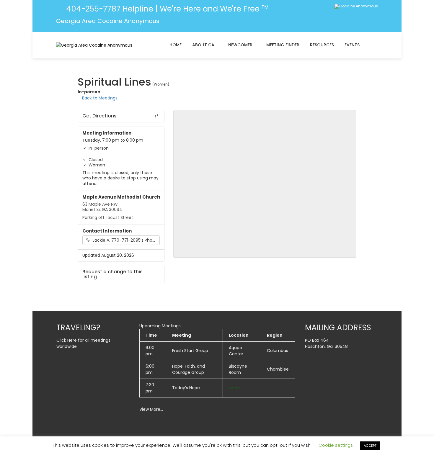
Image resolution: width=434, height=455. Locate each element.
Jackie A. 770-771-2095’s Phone (124, 240)
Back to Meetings (99, 98)
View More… (151, 409)
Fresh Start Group (190, 350)
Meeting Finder (282, 45)
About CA (203, 45)
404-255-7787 (92, 9)
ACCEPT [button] (370, 445)
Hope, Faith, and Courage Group (188, 369)
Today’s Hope (186, 388)
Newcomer (240, 45)
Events (352, 45)
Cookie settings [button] (336, 445)
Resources (322, 45)
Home (175, 45)
